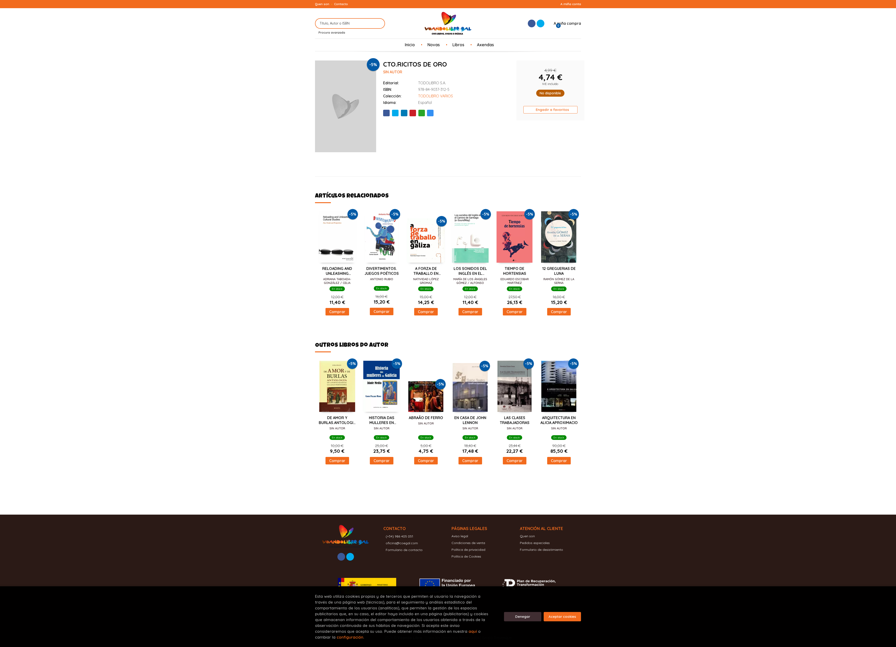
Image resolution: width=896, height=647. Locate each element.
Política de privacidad (468, 550)
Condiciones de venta (468, 543)
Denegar (522, 616)
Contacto (341, 4)
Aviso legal (460, 536)
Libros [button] (458, 44)
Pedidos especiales (535, 543)
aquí (473, 631)
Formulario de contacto (404, 550)
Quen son (322, 4)
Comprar (337, 311)
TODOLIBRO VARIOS (435, 96)
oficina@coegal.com (402, 543)
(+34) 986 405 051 (399, 536)
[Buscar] (378, 23)
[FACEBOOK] (532, 23)
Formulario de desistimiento (541, 550)
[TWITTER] (540, 23)
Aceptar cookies (562, 616)
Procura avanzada (331, 32)
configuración (350, 637)
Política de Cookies (466, 556)
